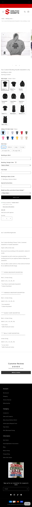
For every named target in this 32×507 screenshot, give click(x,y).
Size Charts (6, 440)
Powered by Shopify (21, 504)
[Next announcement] (29, 2)
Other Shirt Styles (7, 457)
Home (3, 18)
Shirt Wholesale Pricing (9, 430)
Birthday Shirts (9, 18)
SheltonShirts (13, 504)
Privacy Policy (6, 454)
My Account (6, 393)
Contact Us (6, 413)
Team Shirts (6, 427)
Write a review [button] (16, 372)
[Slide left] (12, 65)
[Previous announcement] (3, 2)
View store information (8, 206)
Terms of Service (7, 399)
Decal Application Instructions (10, 443)
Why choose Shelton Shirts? (10, 420)
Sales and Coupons (8, 416)
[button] (3, 11)
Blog (4, 447)
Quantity (3, 215)
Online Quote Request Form (10, 423)
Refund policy (6, 403)
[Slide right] (19, 65)
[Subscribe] (27, 489)
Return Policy (6, 450)
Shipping (5, 396)
